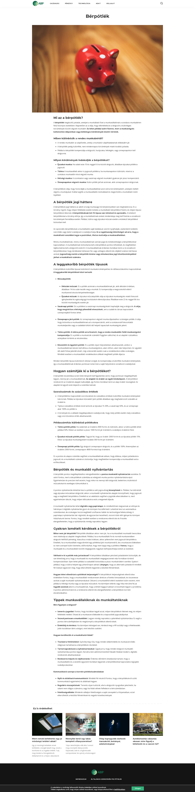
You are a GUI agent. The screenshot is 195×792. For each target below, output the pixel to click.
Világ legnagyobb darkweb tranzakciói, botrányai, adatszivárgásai (112, 741)
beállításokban (119, 789)
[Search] (161, 3)
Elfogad (137, 788)
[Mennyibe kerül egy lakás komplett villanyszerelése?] (81, 724)
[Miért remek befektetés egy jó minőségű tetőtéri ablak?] (47, 724)
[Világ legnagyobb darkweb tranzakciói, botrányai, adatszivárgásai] (114, 724)
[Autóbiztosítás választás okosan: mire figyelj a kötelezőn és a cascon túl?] (148, 724)
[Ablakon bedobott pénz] (38, 3)
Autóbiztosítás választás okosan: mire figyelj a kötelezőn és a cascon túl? (146, 741)
